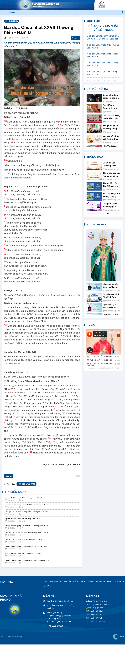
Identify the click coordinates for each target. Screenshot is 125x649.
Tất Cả (117, 368)
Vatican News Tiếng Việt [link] (96, 601)
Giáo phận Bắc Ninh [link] (95, 611)
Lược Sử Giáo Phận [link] (52, 581)
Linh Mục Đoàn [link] (86, 581)
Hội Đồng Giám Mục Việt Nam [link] (99, 604)
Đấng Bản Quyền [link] (70, 581)
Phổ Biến (110, 368)
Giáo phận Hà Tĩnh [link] (94, 618)
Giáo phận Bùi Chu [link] (94, 615)
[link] (119, 637)
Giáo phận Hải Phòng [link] (95, 621)
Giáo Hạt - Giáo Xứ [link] (115, 581)
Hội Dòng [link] (47, 586)
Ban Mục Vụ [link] (100, 581)
